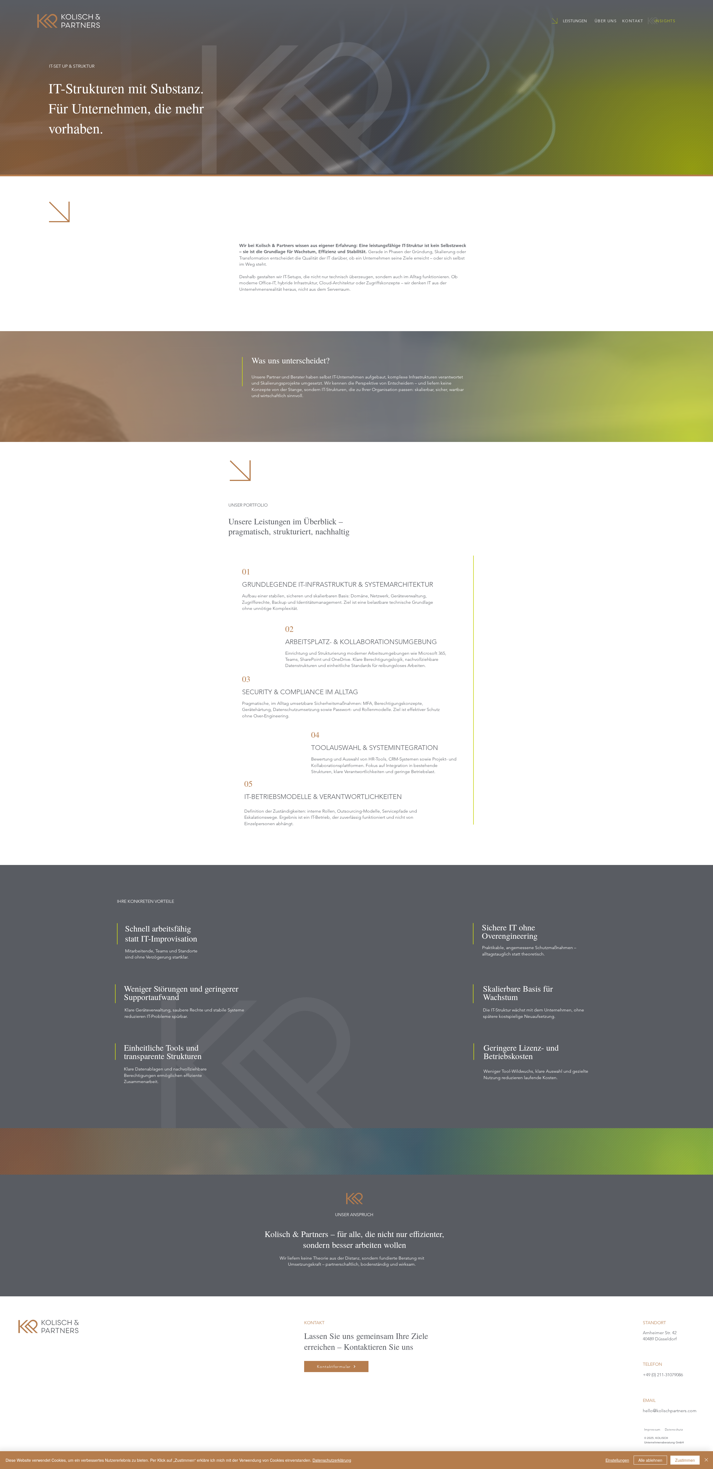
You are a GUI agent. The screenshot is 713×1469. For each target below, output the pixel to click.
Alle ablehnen (650, 1460)
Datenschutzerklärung (331, 1460)
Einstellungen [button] (617, 1460)
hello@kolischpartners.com (670, 1410)
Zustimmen (685, 1460)
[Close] (706, 1460)
